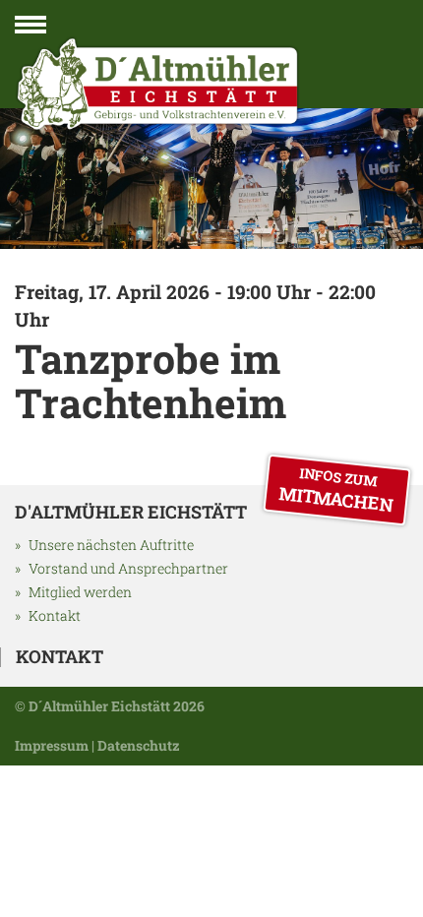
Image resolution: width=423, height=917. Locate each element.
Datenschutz (138, 745)
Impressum (52, 745)
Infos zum (335, 490)
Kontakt (55, 615)
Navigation (30, 29)
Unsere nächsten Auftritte (111, 544)
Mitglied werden (80, 591)
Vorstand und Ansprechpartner (128, 568)
